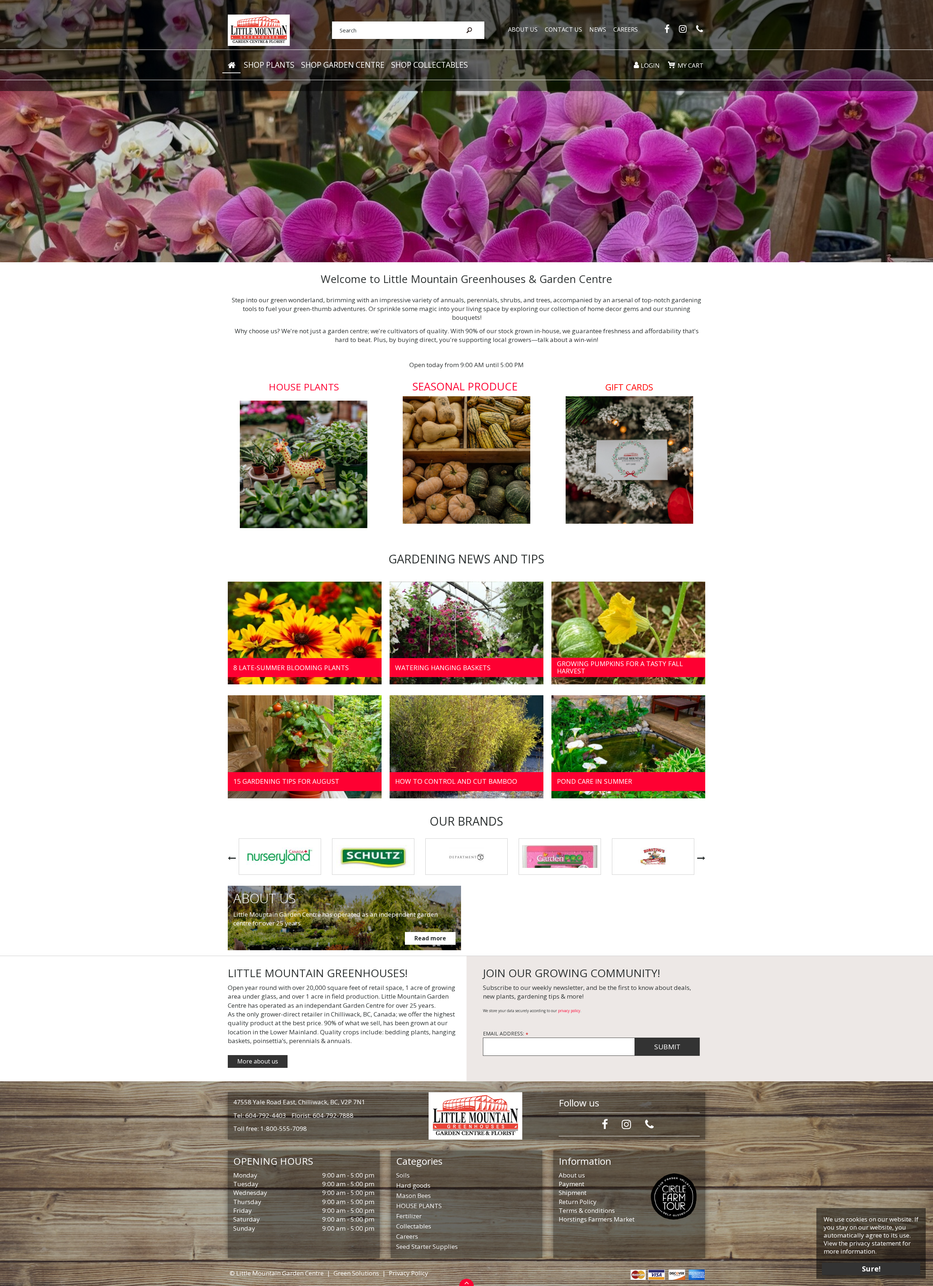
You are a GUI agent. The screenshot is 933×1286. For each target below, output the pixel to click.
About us (572, 1175)
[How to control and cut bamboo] (466, 746)
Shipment (572, 1192)
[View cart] (671, 64)
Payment (571, 1184)
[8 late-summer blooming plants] (305, 633)
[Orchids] (466, 131)
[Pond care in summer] (628, 746)
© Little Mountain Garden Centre (277, 1273)
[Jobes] (653, 856)
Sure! (871, 1269)
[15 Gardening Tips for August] (305, 746)
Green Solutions (356, 1273)
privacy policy (569, 1010)
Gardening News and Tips (466, 558)
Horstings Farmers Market (597, 1219)
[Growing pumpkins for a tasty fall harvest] (628, 633)
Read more (430, 938)
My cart (690, 65)
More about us (257, 1061)
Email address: (505, 1033)
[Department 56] (373, 856)
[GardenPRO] (466, 856)
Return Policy (578, 1201)
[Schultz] (280, 856)
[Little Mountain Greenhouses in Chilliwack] (259, 29)
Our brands (466, 821)
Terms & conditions (587, 1210)
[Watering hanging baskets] (466, 633)
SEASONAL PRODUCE (465, 386)
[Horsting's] (560, 856)
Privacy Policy (408, 1273)
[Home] (231, 65)
